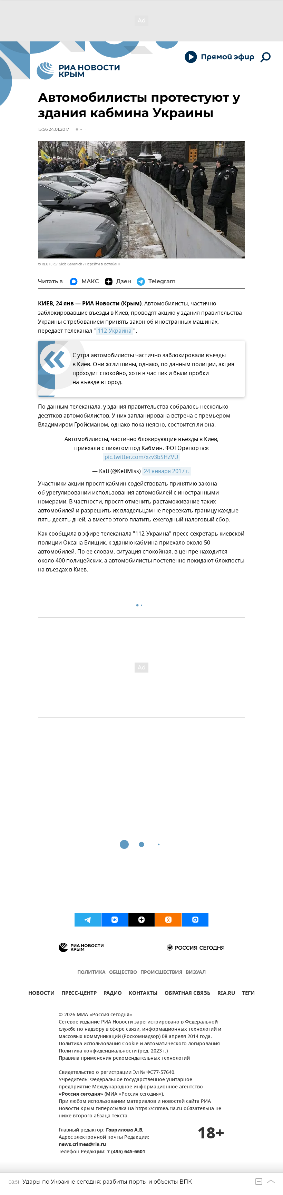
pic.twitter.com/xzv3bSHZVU (141, 457)
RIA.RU (226, 994)
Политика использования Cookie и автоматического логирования (139, 1044)
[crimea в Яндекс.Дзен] (141, 920)
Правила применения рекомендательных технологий (124, 1058)
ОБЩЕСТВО (123, 973)
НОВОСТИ (41, 994)
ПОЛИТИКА (91, 973)
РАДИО (113, 994)
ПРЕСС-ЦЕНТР (79, 994)
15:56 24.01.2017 (53, 129)
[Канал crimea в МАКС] (195, 920)
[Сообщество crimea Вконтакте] (114, 920)
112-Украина (114, 331)
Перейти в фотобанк (102, 264)
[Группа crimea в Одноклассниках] (168, 920)
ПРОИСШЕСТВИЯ (161, 973)
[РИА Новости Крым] (78, 71)
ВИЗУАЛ (196, 973)
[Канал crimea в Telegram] (88, 920)
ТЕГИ (248, 994)
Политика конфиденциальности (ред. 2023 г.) (113, 1051)
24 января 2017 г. (166, 471)
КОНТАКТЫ (143, 994)
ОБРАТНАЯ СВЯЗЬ (188, 994)
